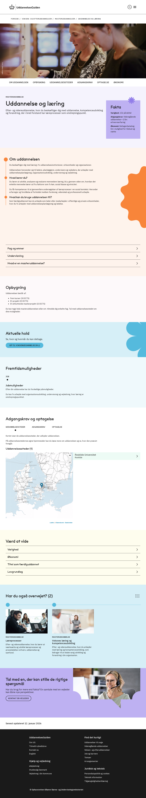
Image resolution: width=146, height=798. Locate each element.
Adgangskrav (85, 82)
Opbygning (39, 82)
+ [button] (70, 455)
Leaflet (52, 522)
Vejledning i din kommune (40, 773)
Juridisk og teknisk (94, 768)
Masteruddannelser (65, 19)
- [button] (70, 458)
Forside (15, 19)
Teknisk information (93, 777)
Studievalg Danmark (38, 770)
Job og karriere (91, 753)
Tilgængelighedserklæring (96, 781)
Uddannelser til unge (93, 742)
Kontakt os (34, 750)
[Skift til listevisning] (137, 596)
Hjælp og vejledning (39, 761)
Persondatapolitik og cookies (97, 773)
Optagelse (103, 82)
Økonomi (119, 82)
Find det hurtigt (92, 737)
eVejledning (34, 766)
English (32, 753)
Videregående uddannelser (96, 746)
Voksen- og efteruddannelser (37, 19)
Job (7, 376)
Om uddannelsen (18, 82)
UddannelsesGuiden (40, 737)
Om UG (32, 742)
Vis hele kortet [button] (70, 462)
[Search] (130, 7)
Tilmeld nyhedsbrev (38, 746)
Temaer (87, 757)
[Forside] (24, 7)
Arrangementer (91, 761)
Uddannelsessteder (61, 82)
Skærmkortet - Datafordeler (64, 522)
